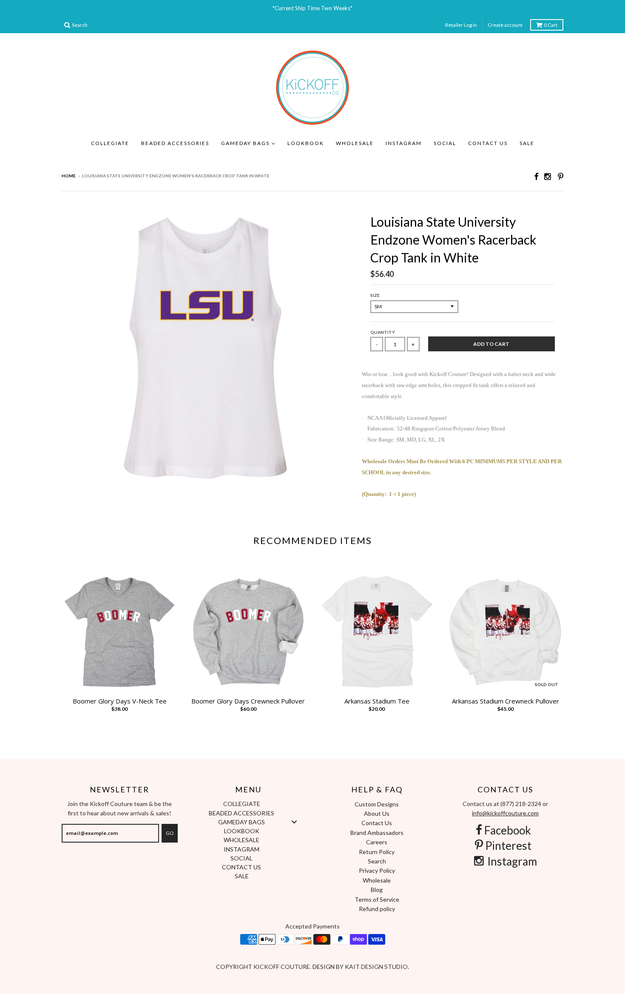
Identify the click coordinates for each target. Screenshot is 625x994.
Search (377, 861)
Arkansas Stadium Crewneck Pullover (505, 701)
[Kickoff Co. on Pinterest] (560, 176)
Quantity (382, 332)
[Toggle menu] (294, 821)
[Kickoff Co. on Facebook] (536, 176)
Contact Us (376, 822)
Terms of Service (377, 899)
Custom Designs (377, 804)
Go (169, 833)
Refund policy (377, 908)
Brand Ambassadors (376, 832)
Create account (505, 25)
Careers (376, 842)
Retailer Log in (461, 25)
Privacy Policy (377, 870)
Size (375, 295)
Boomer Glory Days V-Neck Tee (120, 701)
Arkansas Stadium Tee (376, 701)
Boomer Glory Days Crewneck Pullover (248, 701)
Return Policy (377, 851)
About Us (376, 813)
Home (69, 175)
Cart (550, 25)
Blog (377, 889)
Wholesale (377, 880)
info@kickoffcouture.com (505, 813)
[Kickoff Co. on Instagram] (548, 176)
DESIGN (324, 966)
